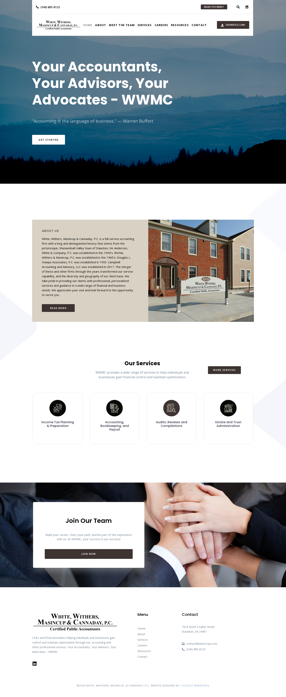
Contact (199, 25)
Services (145, 25)
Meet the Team (122, 25)
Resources (180, 25)
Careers (161, 25)
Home (87, 25)
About (100, 25)
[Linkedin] (246, 7)
